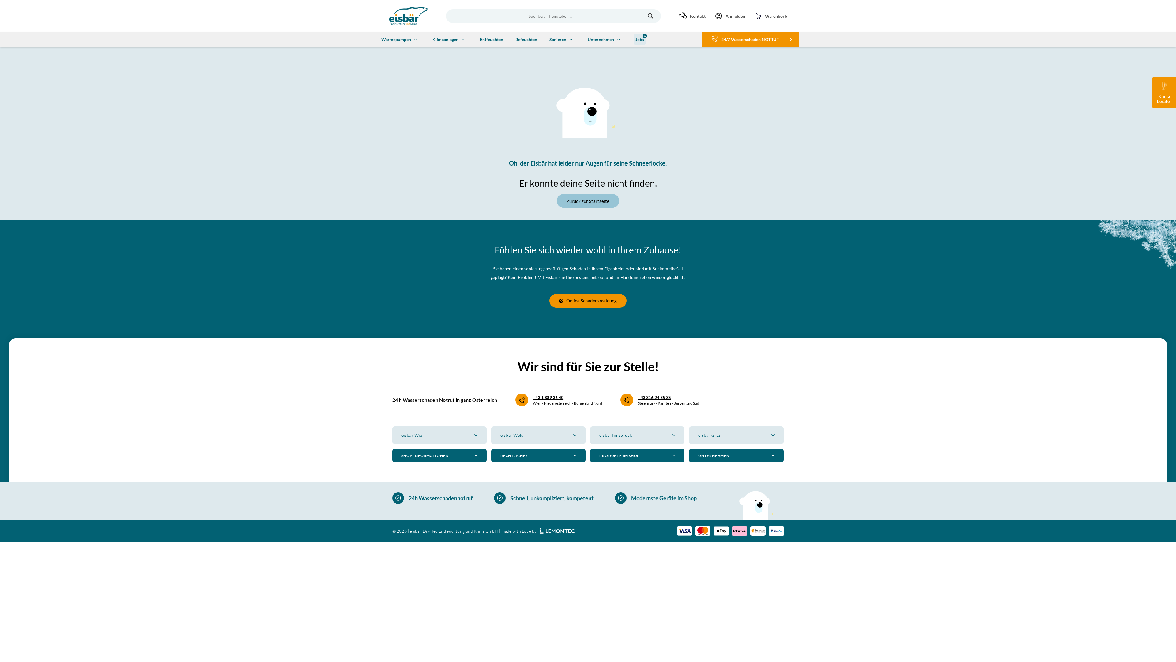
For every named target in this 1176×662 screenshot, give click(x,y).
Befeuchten (526, 39)
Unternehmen (601, 39)
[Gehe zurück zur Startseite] (408, 16)
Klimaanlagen (445, 39)
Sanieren (557, 39)
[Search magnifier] (650, 16)
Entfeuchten (491, 39)
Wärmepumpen (396, 39)
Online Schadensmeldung (591, 300)
